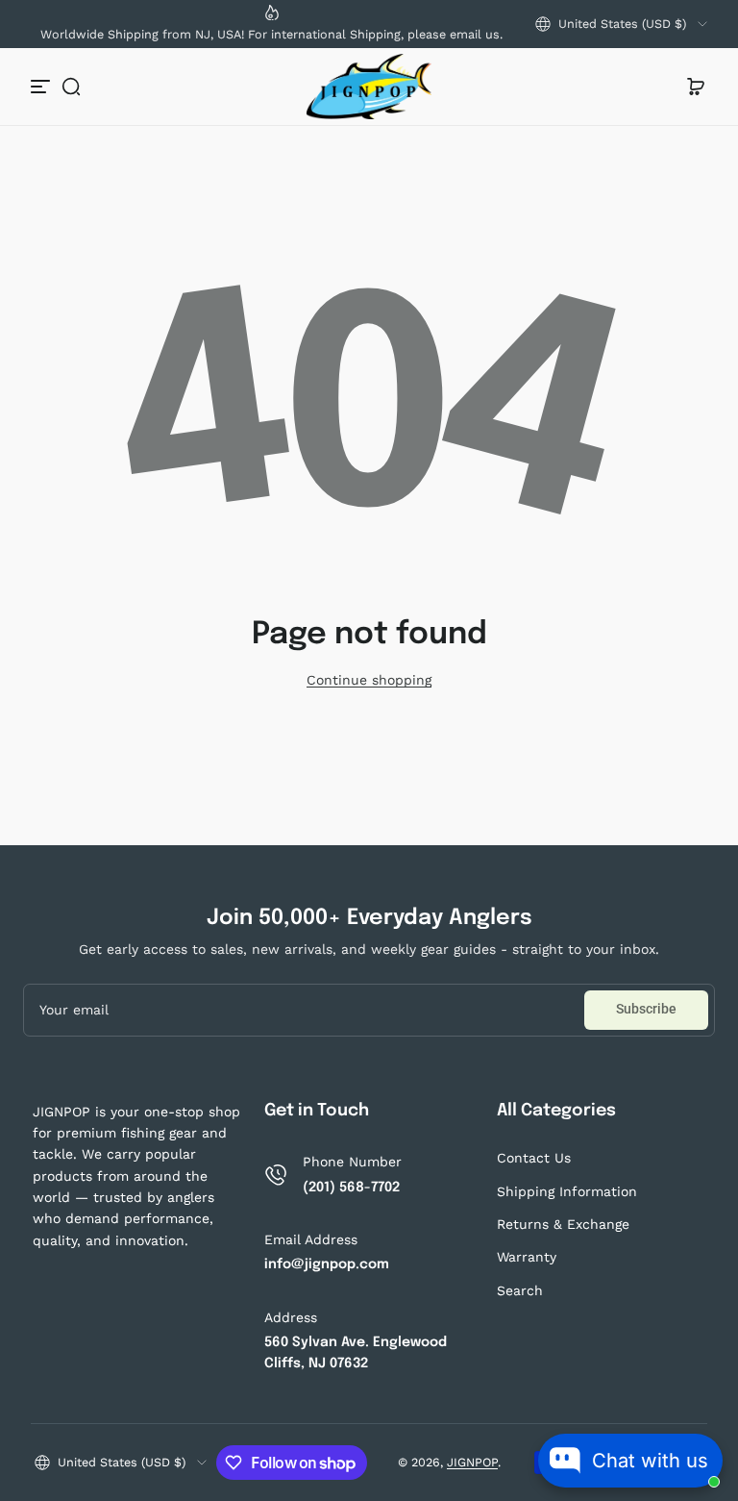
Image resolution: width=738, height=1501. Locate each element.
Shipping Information (567, 1191)
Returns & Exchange (563, 1224)
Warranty (526, 1256)
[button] (621, 24)
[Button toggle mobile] (42, 86)
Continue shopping (369, 680)
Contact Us (534, 1157)
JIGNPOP (472, 1462)
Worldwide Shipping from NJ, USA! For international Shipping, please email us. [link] (271, 34)
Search (520, 1290)
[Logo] (369, 86)
